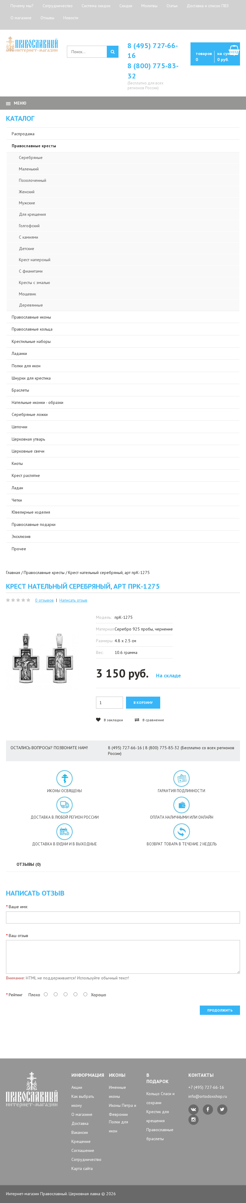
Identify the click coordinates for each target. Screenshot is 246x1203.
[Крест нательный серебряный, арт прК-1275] (42, 658)
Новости (70, 17)
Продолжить (219, 1010)
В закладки (113, 720)
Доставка (79, 1123)
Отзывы (47, 17)
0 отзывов (44, 600)
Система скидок (96, 5)
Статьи (172, 5)
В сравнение (153, 720)
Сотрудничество (58, 5)
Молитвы (149, 5)
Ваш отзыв (18, 935)
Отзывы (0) (28, 864)
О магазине (21, 17)
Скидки (125, 5)
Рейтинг (15, 994)
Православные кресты (44, 572)
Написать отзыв (73, 600)
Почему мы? (22, 5)
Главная (13, 572)
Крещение (81, 1141)
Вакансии (79, 1132)
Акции (76, 1087)
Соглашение (82, 1150)
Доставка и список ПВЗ (208, 5)
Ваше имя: (18, 906)
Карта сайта (82, 1168)
